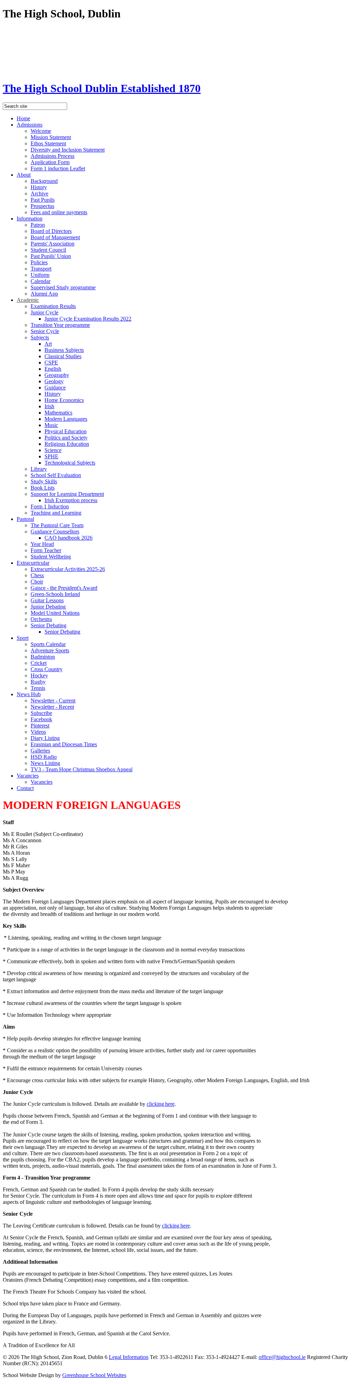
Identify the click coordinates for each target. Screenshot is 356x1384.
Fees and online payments (59, 212)
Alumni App (44, 294)
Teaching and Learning (56, 513)
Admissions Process (52, 156)
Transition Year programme (60, 325)
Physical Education (65, 431)
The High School (102, 88)
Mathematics (58, 413)
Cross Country (47, 669)
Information (29, 219)
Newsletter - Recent (52, 707)
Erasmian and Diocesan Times (64, 744)
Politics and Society (66, 438)
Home (23, 118)
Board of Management (55, 237)
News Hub (29, 694)
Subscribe (41, 713)
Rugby (38, 682)
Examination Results (53, 306)
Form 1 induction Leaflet (58, 168)
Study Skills (44, 481)
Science (53, 450)
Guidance (55, 388)
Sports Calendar (48, 644)
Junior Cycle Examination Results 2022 (87, 319)
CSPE (51, 362)
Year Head (42, 544)
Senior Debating (48, 625)
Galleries (40, 751)
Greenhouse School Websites (94, 1375)
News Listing (45, 763)
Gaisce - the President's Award (64, 588)
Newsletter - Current (53, 700)
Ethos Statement (48, 143)
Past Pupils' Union (51, 256)
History (39, 187)
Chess (37, 575)
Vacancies (28, 776)
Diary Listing (45, 738)
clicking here (161, 1104)
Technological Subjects (69, 463)
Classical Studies (62, 356)
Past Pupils (43, 200)
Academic (28, 300)
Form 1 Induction (50, 506)
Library (39, 469)
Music (51, 425)
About (24, 175)
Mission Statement (51, 137)
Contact (25, 788)
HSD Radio (44, 757)
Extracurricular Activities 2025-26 (68, 569)
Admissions (29, 125)
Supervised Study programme (63, 287)
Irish (49, 406)
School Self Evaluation (56, 475)
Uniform (40, 275)
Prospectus (42, 206)
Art (48, 344)
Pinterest (40, 726)
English (52, 369)
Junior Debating (48, 607)
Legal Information (128, 1357)
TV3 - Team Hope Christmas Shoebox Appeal (81, 769)
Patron (38, 225)
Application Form (50, 162)
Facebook (41, 719)
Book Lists (43, 488)
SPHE (51, 456)
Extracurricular (33, 563)
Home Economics (64, 400)
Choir (37, 582)
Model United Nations (55, 613)
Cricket (39, 663)
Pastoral (25, 519)
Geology (54, 381)
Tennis (38, 688)
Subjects (40, 337)
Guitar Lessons (47, 600)
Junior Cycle (44, 312)
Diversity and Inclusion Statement (68, 150)
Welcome (41, 131)
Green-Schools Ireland (55, 594)
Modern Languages (65, 419)
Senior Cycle (45, 331)
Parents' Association (52, 244)
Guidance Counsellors (55, 531)
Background (44, 181)
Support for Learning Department (67, 494)
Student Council (48, 250)
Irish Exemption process (70, 500)
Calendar (40, 281)
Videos (38, 732)
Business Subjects (64, 350)
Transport (41, 269)
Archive (39, 193)
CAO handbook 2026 (68, 538)
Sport (23, 638)
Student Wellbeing (51, 557)
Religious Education (66, 444)
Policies (39, 262)
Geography (56, 375)
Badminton (43, 657)
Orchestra (41, 619)
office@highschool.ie (282, 1357)
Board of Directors (51, 231)
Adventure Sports (50, 650)
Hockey (39, 675)
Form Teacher (46, 550)
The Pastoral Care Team (57, 525)
